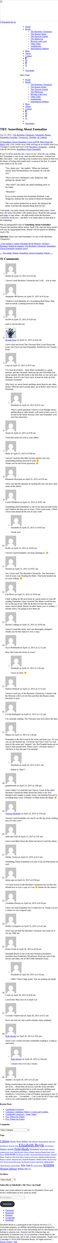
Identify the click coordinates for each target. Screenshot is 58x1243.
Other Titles (36, 44)
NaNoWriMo (10, 1154)
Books (28, 29)
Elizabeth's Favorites (9, 137)
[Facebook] (26, 58)
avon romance (7, 243)
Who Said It (27, 1165)
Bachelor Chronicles (38, 147)
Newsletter (29, 70)
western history (15, 1165)
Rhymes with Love (39, 41)
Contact (28, 56)
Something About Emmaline (29, 149)
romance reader (44, 1157)
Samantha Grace (17, 1159)
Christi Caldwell (43, 1141)
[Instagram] (26, 61)
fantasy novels (7, 1149)
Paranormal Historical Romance (40, 1154)
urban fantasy (49, 1162)
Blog (27, 51)
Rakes (22, 1157)
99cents (13, 1141)
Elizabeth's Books (43, 135)
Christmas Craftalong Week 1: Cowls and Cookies (26, 1112)
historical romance (16, 246)
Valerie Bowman (5, 1165)
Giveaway (34, 1149)
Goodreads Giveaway (14, 1109)
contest (16, 243)
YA (29, 1169)
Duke (16, 1146)
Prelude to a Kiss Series (12, 1157)
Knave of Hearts (29, 1152)
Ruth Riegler (10, 1036)
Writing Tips (22, 1169)
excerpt (53, 213)
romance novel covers (31, 1157)
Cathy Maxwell (33, 1141)
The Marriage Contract (28, 1162)
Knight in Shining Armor (42, 1152)
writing (48, 1165)
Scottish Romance (29, 1159)
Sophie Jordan (41, 1159)
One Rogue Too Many (23, 1154)
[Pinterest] (26, 63)
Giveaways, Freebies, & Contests (33, 137)
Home (27, 27)
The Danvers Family (39, 36)
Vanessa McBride (12, 813)
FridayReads (21, 1149)
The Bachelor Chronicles (41, 31)
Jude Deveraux (19, 1152)
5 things (5, 1141)
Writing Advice (8, 1168)
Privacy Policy (6, 1242)
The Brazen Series (38, 34)
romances (8, 1159)
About (28, 53)
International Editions (40, 48)
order (6, 215)
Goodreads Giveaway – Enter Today (21, 1114)
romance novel (21, 248)
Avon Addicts (22, 1141)
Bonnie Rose (10, 340)
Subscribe (7, 1204)
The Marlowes (37, 39)
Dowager (11, 1146)
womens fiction (38, 1165)
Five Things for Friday (15, 1117)
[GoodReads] (26, 65)
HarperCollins (44, 1149)
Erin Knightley (49, 1146)
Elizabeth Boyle (27, 243)
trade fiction (40, 1162)
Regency (38, 243)
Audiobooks (36, 46)
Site (15, 1242)
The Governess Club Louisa (12, 1162)
